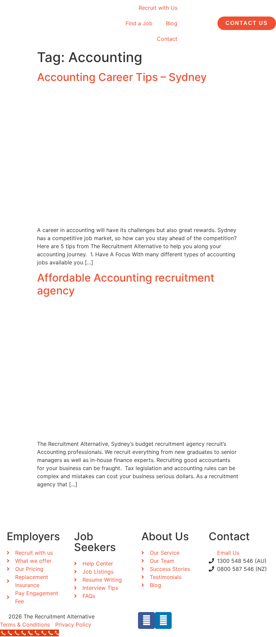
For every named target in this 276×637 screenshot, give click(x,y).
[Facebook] (146, 620)
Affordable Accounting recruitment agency (125, 284)
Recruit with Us (158, 7)
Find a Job (139, 23)
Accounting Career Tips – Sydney (122, 77)
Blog (171, 23)
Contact (167, 38)
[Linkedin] (163, 620)
